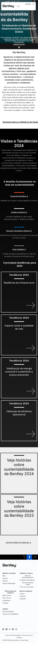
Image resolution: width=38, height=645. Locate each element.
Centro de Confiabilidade (10, 614)
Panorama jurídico (8, 611)
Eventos (5, 578)
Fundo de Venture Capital (27, 583)
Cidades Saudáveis (19, 212)
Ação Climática (19, 249)
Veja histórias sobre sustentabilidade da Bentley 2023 (19, 509)
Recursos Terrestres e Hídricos (19, 231)
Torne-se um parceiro (27, 587)
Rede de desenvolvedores (27, 576)
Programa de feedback (27, 580)
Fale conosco (6, 598)
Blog (3, 576)
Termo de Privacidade (12, 635)
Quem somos (6, 595)
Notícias (5, 581)
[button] (19, 47)
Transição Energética (19, 196)
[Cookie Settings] (2, 641)
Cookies (19, 637)
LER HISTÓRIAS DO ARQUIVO (18, 543)
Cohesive (23, 596)
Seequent (23, 599)
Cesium (22, 594)
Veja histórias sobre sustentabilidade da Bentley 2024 (19, 467)
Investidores (6, 600)
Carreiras (5, 603)
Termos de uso (27, 635)
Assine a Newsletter (8, 583)
